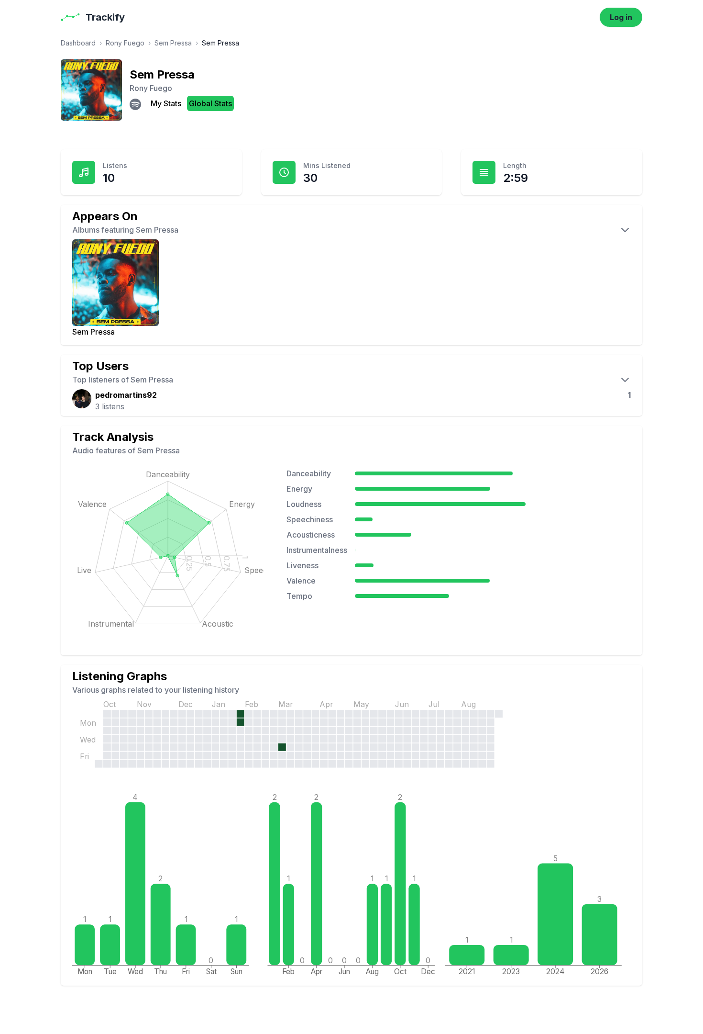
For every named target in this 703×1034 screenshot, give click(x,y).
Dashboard (78, 43)
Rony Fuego (125, 43)
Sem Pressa (173, 43)
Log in (621, 17)
